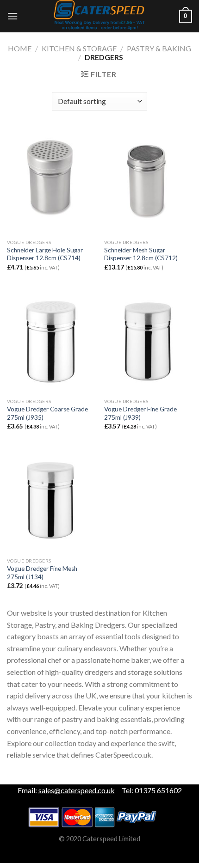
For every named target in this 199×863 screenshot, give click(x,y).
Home (19, 48)
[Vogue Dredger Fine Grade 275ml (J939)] (148, 341)
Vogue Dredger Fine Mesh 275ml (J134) (42, 573)
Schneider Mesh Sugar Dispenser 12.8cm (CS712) (141, 254)
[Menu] (12, 16)
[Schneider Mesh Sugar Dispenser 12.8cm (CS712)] (148, 181)
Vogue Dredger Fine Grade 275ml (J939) (140, 413)
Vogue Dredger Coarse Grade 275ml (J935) (47, 413)
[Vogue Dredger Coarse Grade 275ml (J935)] (51, 341)
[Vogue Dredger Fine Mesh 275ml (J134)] (51, 500)
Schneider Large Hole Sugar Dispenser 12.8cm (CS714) (45, 254)
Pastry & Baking (159, 48)
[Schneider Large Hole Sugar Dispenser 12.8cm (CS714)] (51, 181)
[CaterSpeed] (99, 16)
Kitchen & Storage (79, 48)
